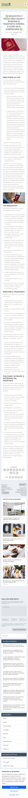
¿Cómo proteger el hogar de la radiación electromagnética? (11, 518)
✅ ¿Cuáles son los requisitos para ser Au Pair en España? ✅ (13, 581)
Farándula (5, 745)
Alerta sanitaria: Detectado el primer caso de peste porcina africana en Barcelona (12, 685)
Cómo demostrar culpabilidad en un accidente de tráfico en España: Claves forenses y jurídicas (13, 651)
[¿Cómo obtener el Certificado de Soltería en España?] (14, 551)
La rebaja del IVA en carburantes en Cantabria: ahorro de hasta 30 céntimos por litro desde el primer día (13, 673)
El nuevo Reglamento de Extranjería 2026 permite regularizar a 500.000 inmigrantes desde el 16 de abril (14, 658)
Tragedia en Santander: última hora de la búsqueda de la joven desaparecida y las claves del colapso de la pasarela (14, 691)
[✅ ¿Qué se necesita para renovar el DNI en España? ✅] (14, 530)
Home (4, 718)
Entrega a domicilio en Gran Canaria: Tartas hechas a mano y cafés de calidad (13, 645)
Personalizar (14, 791)
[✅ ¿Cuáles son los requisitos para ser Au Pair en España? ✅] (14, 572)
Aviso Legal (6, 762)
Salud (4, 737)
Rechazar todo (14, 795)
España (5, 722)
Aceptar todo (14, 787)
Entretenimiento (7, 741)
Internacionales (7, 726)
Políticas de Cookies (8, 766)
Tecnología (15, 32)
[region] (14, 783)
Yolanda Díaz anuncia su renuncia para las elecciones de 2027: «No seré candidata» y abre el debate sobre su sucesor (13, 699)
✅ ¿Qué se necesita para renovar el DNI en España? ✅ (13, 539)
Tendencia (5, 749)
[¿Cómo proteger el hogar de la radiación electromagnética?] (14, 509)
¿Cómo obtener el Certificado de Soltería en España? (12, 560)
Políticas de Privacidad (9, 758)
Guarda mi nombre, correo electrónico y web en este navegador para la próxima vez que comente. (14, 625)
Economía (5, 733)
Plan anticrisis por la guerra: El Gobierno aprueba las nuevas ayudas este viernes (13, 679)
